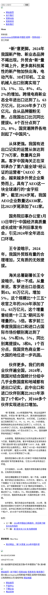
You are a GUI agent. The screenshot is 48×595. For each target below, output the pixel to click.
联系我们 (10, 24)
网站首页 (10, 12)
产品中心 (10, 586)
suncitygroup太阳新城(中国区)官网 (15, 37)
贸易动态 (10, 18)
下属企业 (10, 589)
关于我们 (10, 15)
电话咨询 (10, 592)
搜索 (26, 5)
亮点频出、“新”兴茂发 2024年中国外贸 (23, 544)
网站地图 (28, 578)
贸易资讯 (10, 21)
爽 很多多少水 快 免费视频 (25, 529)
